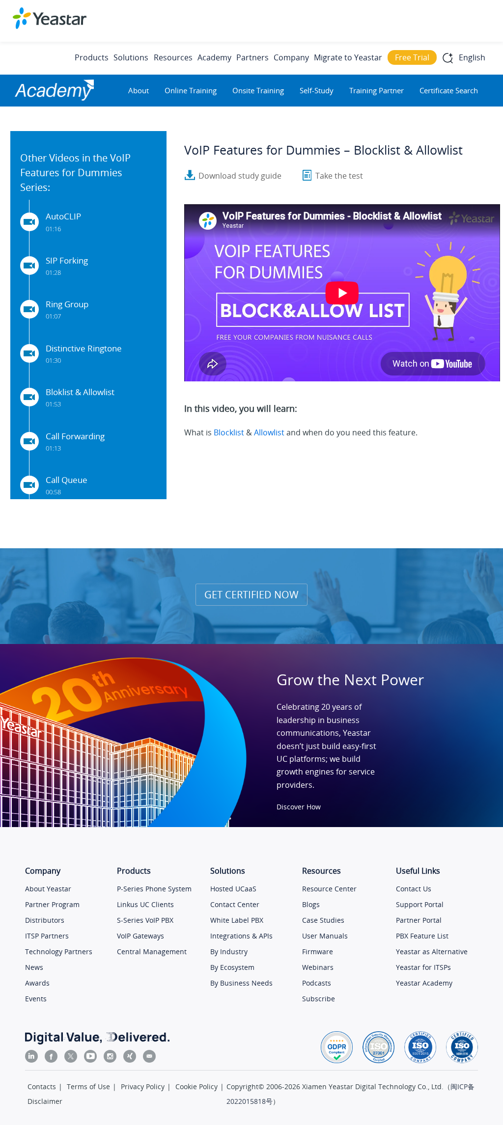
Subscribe (318, 998)
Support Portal (420, 904)
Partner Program (52, 904)
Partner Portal (419, 920)
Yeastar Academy (424, 983)
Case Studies (323, 920)
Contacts (42, 1086)
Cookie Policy (196, 1086)
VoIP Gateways (140, 935)
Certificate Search (448, 90)
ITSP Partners (47, 935)
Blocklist (229, 432)
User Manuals (325, 935)
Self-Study (317, 90)
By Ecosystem (232, 967)
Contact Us (413, 888)
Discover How (299, 806)
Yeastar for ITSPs (423, 967)
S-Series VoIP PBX (145, 920)
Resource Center (329, 888)
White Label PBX (236, 920)
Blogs (311, 904)
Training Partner (376, 90)
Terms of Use (88, 1086)
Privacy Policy (143, 1086)
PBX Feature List (422, 935)
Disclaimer (45, 1101)
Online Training (191, 90)
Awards (37, 983)
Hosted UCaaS (233, 888)
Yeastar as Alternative (432, 951)
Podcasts (316, 983)
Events (36, 998)
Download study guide (239, 175)
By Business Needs (241, 983)
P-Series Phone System (154, 888)
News (34, 967)
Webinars (318, 967)
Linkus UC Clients (145, 904)
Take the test (339, 175)
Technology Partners (58, 951)
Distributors (44, 920)
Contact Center (234, 904)
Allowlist (269, 432)
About (138, 90)
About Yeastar (48, 888)
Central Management (152, 951)
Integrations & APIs (241, 935)
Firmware (317, 951)
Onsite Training (258, 90)
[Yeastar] (49, 18)
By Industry (229, 951)
